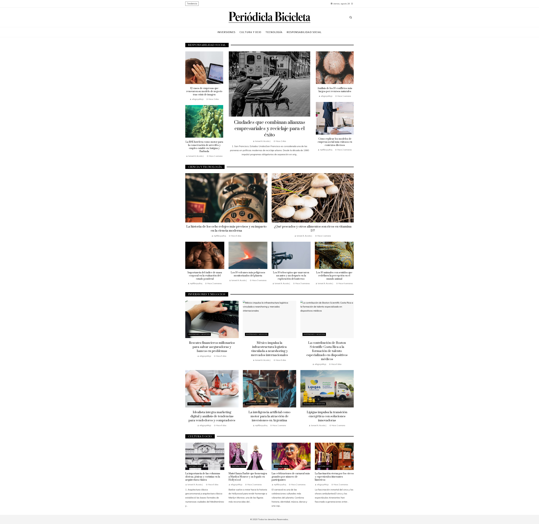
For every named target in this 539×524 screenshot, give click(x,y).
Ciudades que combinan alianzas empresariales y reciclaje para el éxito (269, 128)
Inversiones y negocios (199, 334)
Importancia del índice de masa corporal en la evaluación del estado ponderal (205, 275)
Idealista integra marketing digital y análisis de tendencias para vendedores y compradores (212, 416)
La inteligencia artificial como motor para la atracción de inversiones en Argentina (269, 416)
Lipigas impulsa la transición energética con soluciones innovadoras (327, 416)
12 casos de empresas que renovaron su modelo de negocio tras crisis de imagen (204, 91)
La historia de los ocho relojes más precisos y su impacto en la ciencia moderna (226, 229)
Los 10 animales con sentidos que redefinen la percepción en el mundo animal (334, 275)
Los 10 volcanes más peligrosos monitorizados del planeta (248, 274)
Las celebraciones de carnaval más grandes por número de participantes (291, 476)
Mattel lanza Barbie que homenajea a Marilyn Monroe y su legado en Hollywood (248, 476)
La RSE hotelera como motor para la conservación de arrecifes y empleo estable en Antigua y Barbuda (204, 146)
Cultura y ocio (195, 466)
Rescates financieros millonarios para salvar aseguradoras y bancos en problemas (212, 347)
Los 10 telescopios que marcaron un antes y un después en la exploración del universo (291, 275)
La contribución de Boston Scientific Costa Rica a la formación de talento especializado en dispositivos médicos (327, 351)
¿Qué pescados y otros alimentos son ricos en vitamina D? (312, 229)
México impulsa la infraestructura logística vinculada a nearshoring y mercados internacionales (269, 349)
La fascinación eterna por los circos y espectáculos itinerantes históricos (334, 476)
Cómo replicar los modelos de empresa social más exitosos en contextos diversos (335, 142)
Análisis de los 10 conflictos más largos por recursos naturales (334, 90)
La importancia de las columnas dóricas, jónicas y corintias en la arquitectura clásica (202, 476)
